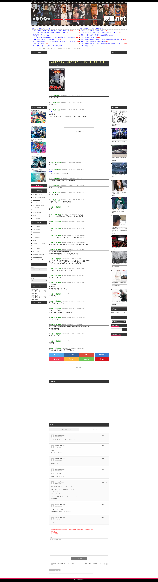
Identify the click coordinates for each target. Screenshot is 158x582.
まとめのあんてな (36, 237)
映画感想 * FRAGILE (37, 212)
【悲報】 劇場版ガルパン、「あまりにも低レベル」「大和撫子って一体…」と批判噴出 (119, 265)
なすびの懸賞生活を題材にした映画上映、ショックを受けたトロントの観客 (93, 564)
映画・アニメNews (46, 48)
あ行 (33, 290)
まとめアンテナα (36, 229)
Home (40, 48)
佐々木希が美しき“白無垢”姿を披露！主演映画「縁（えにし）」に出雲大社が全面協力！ (119, 284)
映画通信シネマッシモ (37, 194)
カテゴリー (33, 267)
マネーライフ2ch (36, 200)
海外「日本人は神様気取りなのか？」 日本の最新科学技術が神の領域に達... (54, 37)
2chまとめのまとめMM (37, 257)
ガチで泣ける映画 (116, 247)
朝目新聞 (34, 215)
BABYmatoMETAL (36, 218)
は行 (37, 291)
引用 (106, 435)
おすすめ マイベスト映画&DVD (39, 197)
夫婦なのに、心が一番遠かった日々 (42, 28)
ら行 (33, 293)
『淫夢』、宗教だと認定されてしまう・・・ (93, 30)
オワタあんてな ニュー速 (38, 259)
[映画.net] (79, 25)
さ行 (40, 290)
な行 (33, 291)
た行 (44, 290)
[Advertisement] (79, 54)
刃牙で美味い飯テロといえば (41, 35)
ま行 (40, 291)
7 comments (77, 64)
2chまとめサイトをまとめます (39, 243)
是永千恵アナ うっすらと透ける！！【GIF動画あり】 (48, 46)
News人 (34, 240)
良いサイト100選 (36, 248)
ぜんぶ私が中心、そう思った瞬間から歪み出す (93, 28)
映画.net (82, 579)
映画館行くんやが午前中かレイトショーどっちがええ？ (63, 563)
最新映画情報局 (36, 209)
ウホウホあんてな (36, 226)
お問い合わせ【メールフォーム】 (119, 312)
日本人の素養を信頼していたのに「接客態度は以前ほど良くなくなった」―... (54, 41)
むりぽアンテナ (36, 245)
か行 (37, 290)
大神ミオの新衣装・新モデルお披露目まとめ (45, 39)
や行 (44, 291)
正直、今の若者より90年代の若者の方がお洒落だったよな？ (50, 32)
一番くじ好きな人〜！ (39, 43)
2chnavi (34, 234)
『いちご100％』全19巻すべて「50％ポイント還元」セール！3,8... (51, 30)
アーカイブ (33, 278)
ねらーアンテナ (36, 251)
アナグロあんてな (36, 231)
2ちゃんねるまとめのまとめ (38, 254)
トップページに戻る (55, 570)
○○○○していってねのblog (38, 202)
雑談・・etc (53, 48)
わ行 (37, 293)
